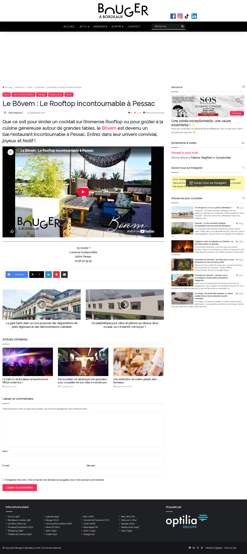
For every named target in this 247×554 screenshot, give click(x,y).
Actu (83, 26)
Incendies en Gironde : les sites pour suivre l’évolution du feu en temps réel (214, 260)
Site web (90, 465)
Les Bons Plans (15, 523)
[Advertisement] (123, 60)
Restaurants (56, 94)
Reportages (89, 527)
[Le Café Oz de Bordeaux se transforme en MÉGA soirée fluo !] (28, 362)
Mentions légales (213, 548)
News (48, 527)
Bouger (49, 520)
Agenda (50, 516)
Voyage (87, 534)
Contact (134, 26)
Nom (6, 451)
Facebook (173, 16)
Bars (6, 94)
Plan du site (230, 548)
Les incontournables (23, 94)
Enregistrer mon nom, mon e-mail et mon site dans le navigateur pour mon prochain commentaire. (54, 480)
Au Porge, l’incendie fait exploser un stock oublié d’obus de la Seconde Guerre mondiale (214, 296)
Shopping (13, 530)
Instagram (180, 16)
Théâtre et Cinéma (17, 534)
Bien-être (125, 516)
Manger (99, 26)
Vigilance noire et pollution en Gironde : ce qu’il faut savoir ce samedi (214, 242)
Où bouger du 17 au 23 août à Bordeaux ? (213, 207)
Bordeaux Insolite (16, 520)
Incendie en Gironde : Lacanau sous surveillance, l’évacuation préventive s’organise (211, 277)
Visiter (49, 534)
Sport (124, 530)
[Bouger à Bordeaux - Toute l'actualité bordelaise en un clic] (123, 10)
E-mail (6, 465)
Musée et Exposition (18, 527)
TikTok (187, 16)
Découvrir (20, 87)
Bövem (110, 128)
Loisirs (86, 523)
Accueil (69, 26)
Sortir (116, 26)
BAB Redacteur (16, 113)
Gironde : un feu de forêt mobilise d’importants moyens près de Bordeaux (213, 224)
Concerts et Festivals (93, 520)
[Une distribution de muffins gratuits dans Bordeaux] (138, 362)
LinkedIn (194, 16)
